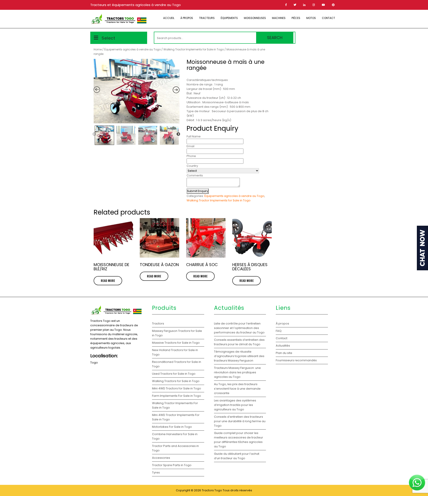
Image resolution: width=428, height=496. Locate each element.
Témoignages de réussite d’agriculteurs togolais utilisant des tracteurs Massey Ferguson (239, 356)
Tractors (158, 323)
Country (192, 166)
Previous (94, 134)
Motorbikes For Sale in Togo (172, 427)
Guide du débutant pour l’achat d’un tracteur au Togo (236, 456)
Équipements (229, 18)
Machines (279, 18)
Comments (195, 175)
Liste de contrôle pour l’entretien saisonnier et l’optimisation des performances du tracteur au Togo (239, 328)
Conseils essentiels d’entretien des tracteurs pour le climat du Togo (239, 342)
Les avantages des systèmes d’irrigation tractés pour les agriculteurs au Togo (235, 404)
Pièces (296, 18)
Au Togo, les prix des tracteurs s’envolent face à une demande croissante (237, 388)
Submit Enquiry (197, 191)
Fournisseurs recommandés (296, 360)
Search (274, 37)
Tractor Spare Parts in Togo (171, 465)
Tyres (156, 472)
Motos (311, 18)
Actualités (283, 345)
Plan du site (284, 353)
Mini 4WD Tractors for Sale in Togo (176, 388)
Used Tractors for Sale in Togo (173, 374)
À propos (186, 18)
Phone (191, 156)
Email (190, 146)
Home (98, 49)
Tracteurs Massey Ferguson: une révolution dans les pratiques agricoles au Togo (237, 372)
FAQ (279, 331)
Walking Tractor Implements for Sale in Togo (193, 49)
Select (108, 38)
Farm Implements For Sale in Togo (176, 396)
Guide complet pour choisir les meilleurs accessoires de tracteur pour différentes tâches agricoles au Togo (238, 439)
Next (178, 134)
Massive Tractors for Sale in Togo (176, 343)
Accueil (168, 18)
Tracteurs (207, 18)
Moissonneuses (255, 18)
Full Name (194, 136)
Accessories (161, 458)
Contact (328, 18)
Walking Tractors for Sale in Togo (176, 381)
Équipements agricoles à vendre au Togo (132, 49)
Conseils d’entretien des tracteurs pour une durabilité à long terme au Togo (239, 421)
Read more (108, 280)
